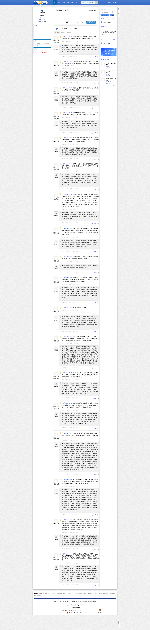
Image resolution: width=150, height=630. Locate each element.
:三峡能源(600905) (67, 37)
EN (114, 3)
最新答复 (57, 32)
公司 (77, 2)
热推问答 (69, 32)
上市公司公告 (73, 28)
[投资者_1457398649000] (56, 556)
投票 (63, 2)
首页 (55, 2)
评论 (98, 56)
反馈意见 (76, 605)
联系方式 (72, 605)
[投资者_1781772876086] (56, 522)
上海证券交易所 (58, 601)
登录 (109, 2)
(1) (92, 56)
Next (99, 24)
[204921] (56, 46)
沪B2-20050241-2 (84, 610)
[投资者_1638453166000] (103, 81)
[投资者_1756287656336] (56, 90)
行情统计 (47, 43)
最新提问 (63, 32)
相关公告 (38, 45)
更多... (114, 18)
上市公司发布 (64, 28)
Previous (52, 24)
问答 (59, 2)
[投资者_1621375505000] (56, 280)
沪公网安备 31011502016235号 (76, 612)
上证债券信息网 (92, 601)
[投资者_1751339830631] (56, 39)
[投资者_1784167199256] (103, 73)
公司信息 (38, 43)
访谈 (72, 2)
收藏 (95, 56)
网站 (77, 56)
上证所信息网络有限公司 (69, 601)
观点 (68, 2)
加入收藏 (81, 605)
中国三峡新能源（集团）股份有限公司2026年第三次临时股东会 (109, 33)
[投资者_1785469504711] (103, 65)
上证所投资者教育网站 (81, 601)
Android (77, 41)
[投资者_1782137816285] (56, 115)
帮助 (68, 605)
